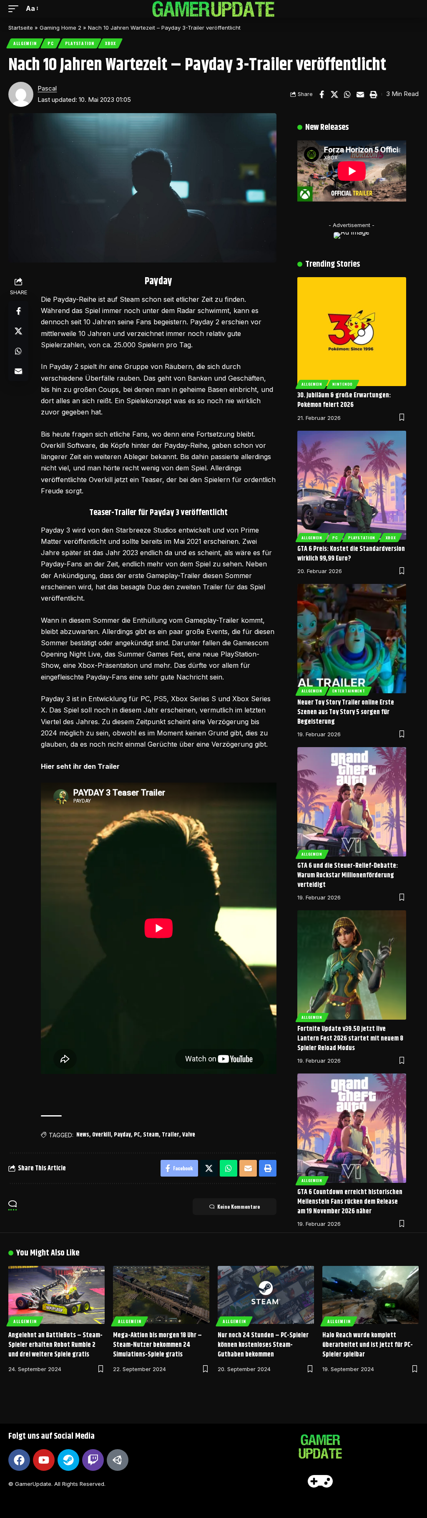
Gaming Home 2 (60, 27)
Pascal (47, 88)
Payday (122, 1134)
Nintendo (342, 384)
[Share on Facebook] (321, 94)
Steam (151, 1134)
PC (50, 43)
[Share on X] (334, 94)
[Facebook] (19, 1460)
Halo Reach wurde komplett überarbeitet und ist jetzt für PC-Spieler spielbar (367, 1345)
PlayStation (79, 43)
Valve (188, 1134)
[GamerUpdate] (213, 9)
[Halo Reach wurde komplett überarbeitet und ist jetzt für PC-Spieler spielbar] (370, 1295)
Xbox (110, 43)
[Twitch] (93, 1460)
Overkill (101, 1134)
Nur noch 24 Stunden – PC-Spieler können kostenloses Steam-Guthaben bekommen (263, 1345)
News (82, 1134)
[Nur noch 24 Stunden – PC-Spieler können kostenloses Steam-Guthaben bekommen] (266, 1295)
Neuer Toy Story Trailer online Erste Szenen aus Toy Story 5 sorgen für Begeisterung (345, 712)
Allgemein (24, 43)
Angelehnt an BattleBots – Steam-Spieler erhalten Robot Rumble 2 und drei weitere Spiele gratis (55, 1345)
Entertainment (348, 691)
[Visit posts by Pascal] (20, 94)
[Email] (360, 94)
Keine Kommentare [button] (238, 1206)
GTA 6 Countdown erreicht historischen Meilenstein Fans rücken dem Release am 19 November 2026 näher (349, 1202)
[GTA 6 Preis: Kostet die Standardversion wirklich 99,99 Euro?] (351, 485)
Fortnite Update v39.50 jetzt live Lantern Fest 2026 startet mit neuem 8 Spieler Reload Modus (350, 1038)
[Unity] (117, 1460)
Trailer (170, 1134)
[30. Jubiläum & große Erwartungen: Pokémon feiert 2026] (351, 331)
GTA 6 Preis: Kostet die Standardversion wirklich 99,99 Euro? (351, 554)
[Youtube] (44, 1460)
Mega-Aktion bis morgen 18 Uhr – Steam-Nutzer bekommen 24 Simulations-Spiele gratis (157, 1345)
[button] (15, 8)
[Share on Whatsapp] (347, 94)
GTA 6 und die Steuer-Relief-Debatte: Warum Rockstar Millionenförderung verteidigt (347, 875)
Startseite (20, 27)
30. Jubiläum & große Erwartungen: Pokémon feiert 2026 (344, 400)
